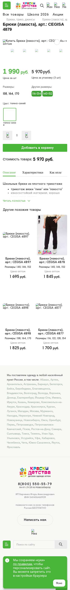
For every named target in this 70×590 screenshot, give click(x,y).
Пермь (11, 424)
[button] (35, 199)
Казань (22, 402)
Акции (58, 14)
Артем (54, 379)
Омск (44, 420)
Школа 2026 (38, 14)
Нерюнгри (25, 415)
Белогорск (56, 384)
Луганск (11, 411)
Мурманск (46, 411)
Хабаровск (48, 438)
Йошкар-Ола (42, 397)
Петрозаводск (24, 424)
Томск (25, 433)
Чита (24, 442)
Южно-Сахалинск (39, 442)
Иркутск (11, 402)
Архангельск (14, 384)
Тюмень (35, 433)
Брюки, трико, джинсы (21, 19)
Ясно (59, 583)
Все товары (13, 14)
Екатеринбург (25, 397)
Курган (51, 406)
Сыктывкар (13, 433)
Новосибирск (32, 420)
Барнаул (43, 384)
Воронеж (54, 393)
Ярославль (13, 447)
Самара (56, 429)
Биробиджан (23, 388)
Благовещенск (41, 388)
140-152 (47, 93)
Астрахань (30, 384)
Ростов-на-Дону (40, 429)
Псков (26, 429)
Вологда (43, 393)
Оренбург (54, 420)
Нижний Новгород (43, 415)
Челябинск (13, 442)
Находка (12, 415)
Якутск (55, 442)
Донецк (11, 397)
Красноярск (38, 406)
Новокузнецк (14, 420)
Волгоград (30, 393)
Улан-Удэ (47, 433)
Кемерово (34, 402)
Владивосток (14, 393)
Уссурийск (27, 438)
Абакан (44, 379)
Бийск (10, 388)
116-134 (36, 93)
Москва (34, 411)
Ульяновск (13, 438)
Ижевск (56, 397)
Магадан (23, 411)
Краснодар (22, 406)
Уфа (37, 438)
